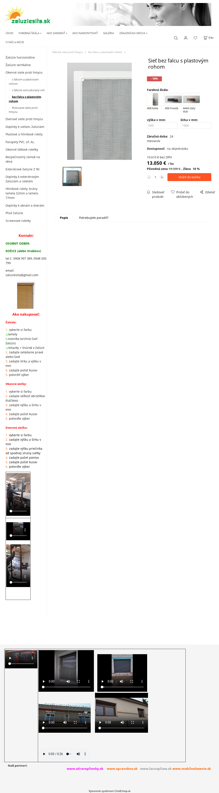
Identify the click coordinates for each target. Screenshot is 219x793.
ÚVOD (9, 33)
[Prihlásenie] (186, 37)
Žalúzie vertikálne (18, 65)
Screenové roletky (18, 221)
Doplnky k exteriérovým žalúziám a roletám (22, 179)
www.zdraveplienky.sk (85, 768)
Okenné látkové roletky (22, 149)
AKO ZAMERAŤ (56, 33)
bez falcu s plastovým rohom (25, 99)
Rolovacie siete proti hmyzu (23, 110)
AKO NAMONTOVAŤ (85, 33)
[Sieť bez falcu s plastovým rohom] (99, 111)
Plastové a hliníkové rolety (24, 134)
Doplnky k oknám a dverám (25, 205)
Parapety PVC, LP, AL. (20, 142)
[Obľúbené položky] (195, 38)
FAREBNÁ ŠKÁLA (29, 33)
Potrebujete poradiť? (93, 218)
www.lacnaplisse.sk (156, 768)
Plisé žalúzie (14, 213)
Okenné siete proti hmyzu (24, 72)
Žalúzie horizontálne (20, 57)
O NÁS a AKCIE (15, 42)
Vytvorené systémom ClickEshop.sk (109, 791)
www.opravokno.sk (122, 768)
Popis (64, 218)
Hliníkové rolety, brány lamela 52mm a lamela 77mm (22, 193)
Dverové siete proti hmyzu (24, 119)
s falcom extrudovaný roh (28, 90)
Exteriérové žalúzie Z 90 (22, 169)
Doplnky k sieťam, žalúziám (25, 127)
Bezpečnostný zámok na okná (23, 159)
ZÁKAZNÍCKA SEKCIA (132, 33)
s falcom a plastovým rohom (24, 81)
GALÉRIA (108, 33)
